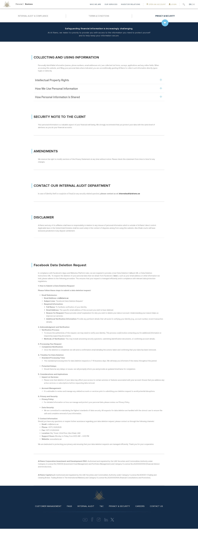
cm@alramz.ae (63, 298)
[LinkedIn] (106, 521)
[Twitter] (112, 519)
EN (190, 4)
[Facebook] (92, 521)
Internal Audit (85, 506)
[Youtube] (85, 521)
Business (29, 4)
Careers (140, 506)
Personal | (20, 4)
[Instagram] (98, 521)
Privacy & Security (119, 506)
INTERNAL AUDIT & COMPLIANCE (33, 16)
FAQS (69, 506)
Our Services (111, 4)
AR (193, 4)
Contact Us (156, 506)
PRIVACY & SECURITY (165, 16)
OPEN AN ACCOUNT (157, 4)
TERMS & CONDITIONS (99, 16)
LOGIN (173, 4)
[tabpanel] (99, 254)
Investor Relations (130, 4)
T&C (102, 506)
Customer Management (48, 506)
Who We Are (95, 4)
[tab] (33, 16)
